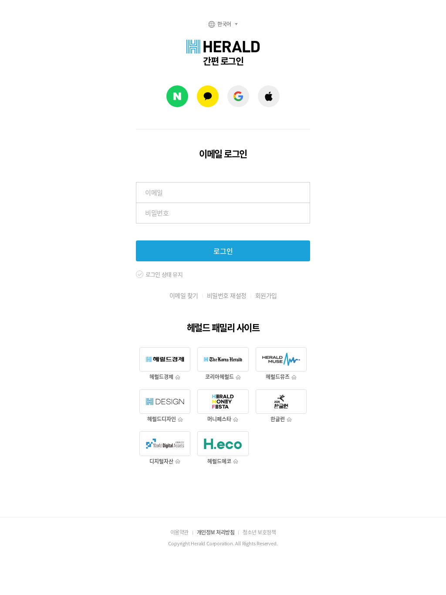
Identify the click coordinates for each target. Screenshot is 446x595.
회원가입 (266, 295)
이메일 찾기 (183, 295)
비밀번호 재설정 (227, 295)
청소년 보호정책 (259, 532)
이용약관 (179, 532)
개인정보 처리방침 (216, 532)
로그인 (223, 251)
